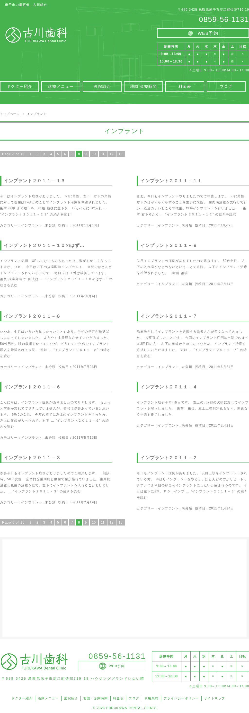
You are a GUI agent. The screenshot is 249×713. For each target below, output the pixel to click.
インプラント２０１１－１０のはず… (44, 245)
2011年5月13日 (85, 437)
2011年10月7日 (221, 225)
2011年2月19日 (85, 502)
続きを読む (35, 214)
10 (94, 154)
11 (103, 154)
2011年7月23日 (85, 367)
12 (112, 154)
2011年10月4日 (85, 296)
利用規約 (151, 698)
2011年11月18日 (86, 225)
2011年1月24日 (221, 508)
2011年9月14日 (221, 284)
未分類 (50, 225)
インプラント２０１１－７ (169, 316)
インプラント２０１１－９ (169, 245)
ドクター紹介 (22, 698)
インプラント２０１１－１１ (171, 180)
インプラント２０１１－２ (169, 457)
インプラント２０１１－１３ (35, 180)
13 (121, 154)
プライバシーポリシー (181, 698)
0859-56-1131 (224, 19)
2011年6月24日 (221, 367)
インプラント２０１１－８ (32, 316)
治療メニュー (48, 698)
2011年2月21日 (221, 425)
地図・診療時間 (95, 698)
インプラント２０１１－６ (32, 386)
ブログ (134, 698)
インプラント (31, 225)
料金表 (118, 698)
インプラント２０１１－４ (169, 386)
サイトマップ (214, 698)
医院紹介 (71, 698)
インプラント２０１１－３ (32, 457)
